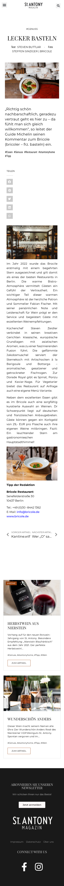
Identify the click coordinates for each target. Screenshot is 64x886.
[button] (4, 5)
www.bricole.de (18, 516)
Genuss (33, 28)
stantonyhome (47, 152)
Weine (11, 583)
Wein (44, 655)
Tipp (8, 156)
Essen (9, 152)
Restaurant (31, 152)
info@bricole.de (28, 512)
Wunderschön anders (29, 718)
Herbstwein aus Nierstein (23, 625)
